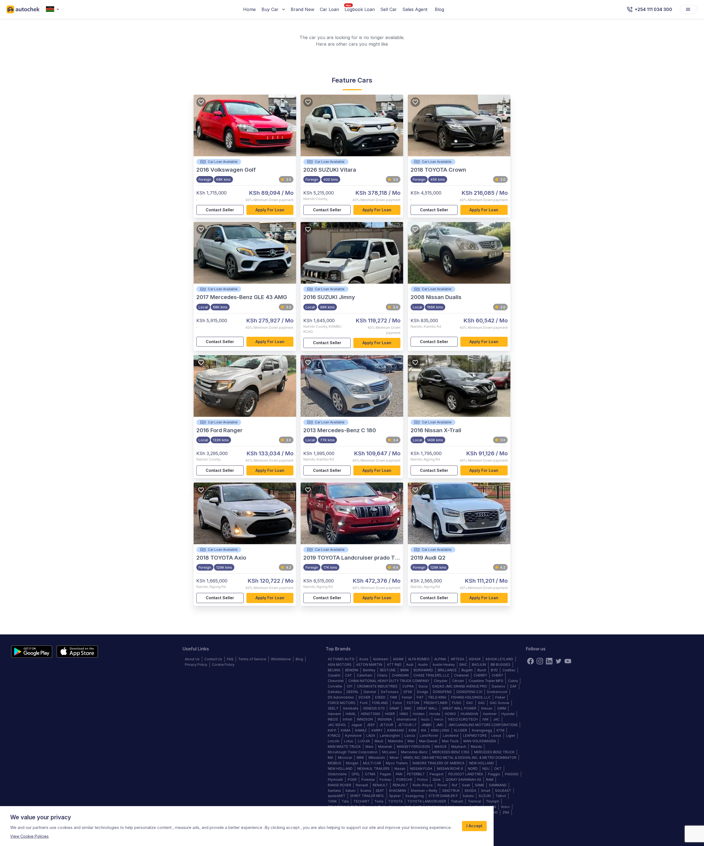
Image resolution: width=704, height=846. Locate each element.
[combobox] (53, 9)
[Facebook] (530, 661)
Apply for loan (269, 209)
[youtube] (568, 661)
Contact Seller (220, 209)
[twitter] (558, 661)
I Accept (474, 825)
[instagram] (539, 661)
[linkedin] (549, 661)
